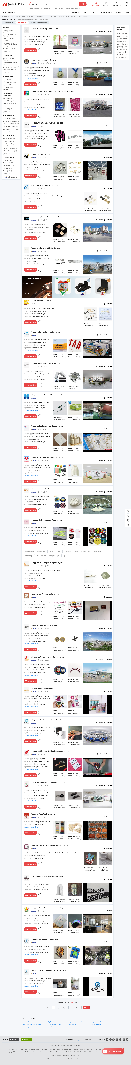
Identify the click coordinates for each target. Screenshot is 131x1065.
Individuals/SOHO (10, 70)
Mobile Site (77, 1045)
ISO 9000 (8, 109)
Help (93, 12)
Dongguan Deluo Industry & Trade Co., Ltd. (46, 520)
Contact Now (31, 50)
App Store (14, 1039)
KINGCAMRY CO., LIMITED (41, 301)
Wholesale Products (54, 1049)
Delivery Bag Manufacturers (66, 8)
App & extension (105, 12)
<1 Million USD (10, 118)
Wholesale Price (66, 1049)
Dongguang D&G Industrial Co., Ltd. (44, 625)
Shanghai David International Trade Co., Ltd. (47, 457)
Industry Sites (89, 1049)
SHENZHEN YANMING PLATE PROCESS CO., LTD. (49, 782)
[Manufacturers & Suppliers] (13, 4)
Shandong (9, 166)
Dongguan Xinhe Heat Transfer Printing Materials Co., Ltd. (52, 91)
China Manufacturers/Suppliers (38, 1049)
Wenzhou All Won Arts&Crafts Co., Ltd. (45, 248)
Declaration (66, 1055)
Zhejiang (8, 163)
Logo (76, 552)
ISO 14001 (9, 101)
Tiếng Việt (109, 1052)
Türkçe (102, 1052)
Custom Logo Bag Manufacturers (32, 1024)
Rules (127, 12)
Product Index (111, 1049)
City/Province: (28, 44)
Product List (9, 22)
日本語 (85, 1052)
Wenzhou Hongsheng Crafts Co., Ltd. (44, 29)
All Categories (9, 12)
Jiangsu (8, 168)
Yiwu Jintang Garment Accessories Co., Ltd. (47, 217)
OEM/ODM (8, 79)
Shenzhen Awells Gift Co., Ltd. (42, 489)
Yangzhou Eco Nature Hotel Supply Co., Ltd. (47, 426)
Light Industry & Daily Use (11, 35)
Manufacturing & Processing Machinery (10, 44)
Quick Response (10, 82)
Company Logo (54, 556)
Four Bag (68, 552)
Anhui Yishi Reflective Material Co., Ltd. (45, 363)
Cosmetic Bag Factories (52, 1027)
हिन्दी (90, 1052)
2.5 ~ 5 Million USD (11, 124)
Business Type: (28, 68)
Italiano (52, 1052)
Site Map (69, 1045)
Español (21, 1052)
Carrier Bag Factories (28, 1027)
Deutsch (58, 1052)
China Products (23, 1049)
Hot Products (13, 1049)
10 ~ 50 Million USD (11, 129)
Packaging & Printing (9, 31)
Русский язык (44, 1052)
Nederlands (66, 1052)
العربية (73, 1052)
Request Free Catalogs (31, 78)
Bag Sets (51, 552)
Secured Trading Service (39, 22)
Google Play (26, 1039)
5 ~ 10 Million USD (10, 126)
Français (35, 1052)
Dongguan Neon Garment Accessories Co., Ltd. (48, 908)
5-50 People (9, 138)
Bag (64, 556)
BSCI (7, 106)
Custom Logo (85, 552)
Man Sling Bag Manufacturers (49, 8)
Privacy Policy (75, 1055)
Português (28, 1052)
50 (76, 1002)
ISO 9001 (8, 98)
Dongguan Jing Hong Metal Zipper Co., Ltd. (47, 563)
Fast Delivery (9, 85)
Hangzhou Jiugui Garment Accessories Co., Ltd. (48, 395)
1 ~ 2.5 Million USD (11, 121)
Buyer (84, 12)
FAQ (59, 1045)
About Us (53, 1045)
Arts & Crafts (9, 49)
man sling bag (29, 552)
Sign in (127, 5)
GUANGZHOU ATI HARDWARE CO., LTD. (45, 185)
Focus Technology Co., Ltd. (66, 1058)
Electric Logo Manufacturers (53, 1024)
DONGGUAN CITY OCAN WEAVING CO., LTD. (47, 123)
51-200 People (10, 141)
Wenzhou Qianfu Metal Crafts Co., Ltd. (45, 594)
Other (6, 72)
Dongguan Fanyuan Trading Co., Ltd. (44, 939)
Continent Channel (78, 1049)
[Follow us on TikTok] (110, 1039)
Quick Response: (29, 311)
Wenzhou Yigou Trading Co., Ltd (43, 814)
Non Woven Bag (41, 556)
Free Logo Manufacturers (29, 1022)
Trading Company (8, 59)
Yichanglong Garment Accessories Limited (47, 876)
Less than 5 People (9, 144)
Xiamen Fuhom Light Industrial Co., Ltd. (45, 332)
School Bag (28, 556)
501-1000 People (10, 151)
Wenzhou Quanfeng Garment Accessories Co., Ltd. (50, 845)
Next (85, 1007)
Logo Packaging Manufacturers (77, 1022)
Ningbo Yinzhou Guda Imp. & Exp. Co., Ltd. (46, 720)
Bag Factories (72, 1024)
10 (68, 1002)
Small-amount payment (8, 88)
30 (72, 1002)
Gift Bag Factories (96, 1024)
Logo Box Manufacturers (98, 1022)
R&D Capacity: (28, 39)
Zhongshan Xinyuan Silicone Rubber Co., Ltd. (47, 657)
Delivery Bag (41, 552)
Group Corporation (11, 67)
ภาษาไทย (95, 1052)
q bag (59, 552)
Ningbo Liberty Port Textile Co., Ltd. (44, 688)
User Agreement (56, 1055)
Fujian (7, 171)
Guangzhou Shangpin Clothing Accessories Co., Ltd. (50, 751)
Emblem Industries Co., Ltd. (43, 60)
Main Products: (28, 36)
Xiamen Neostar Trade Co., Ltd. (42, 154)
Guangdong (9, 160)
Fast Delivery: (28, 42)
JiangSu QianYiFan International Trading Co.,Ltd (49, 970)
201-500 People (10, 148)
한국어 (79, 1052)
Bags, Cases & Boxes (9, 39)
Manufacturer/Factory (10, 63)
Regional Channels (100, 1049)
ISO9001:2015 (10, 104)
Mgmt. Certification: (30, 201)
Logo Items (97, 552)
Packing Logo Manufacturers (54, 1022)
